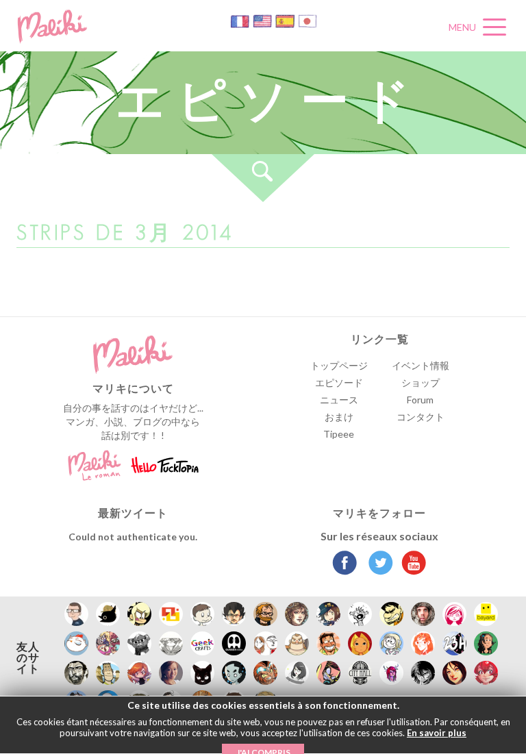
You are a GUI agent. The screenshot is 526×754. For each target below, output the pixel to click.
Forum (420, 399)
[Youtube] (410, 564)
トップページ (339, 365)
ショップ (420, 382)
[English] (263, 20)
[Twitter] (377, 564)
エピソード (339, 382)
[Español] (286, 20)
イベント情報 (420, 365)
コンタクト (420, 417)
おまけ (339, 417)
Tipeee (338, 434)
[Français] (240, 20)
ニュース (339, 399)
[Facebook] (344, 564)
